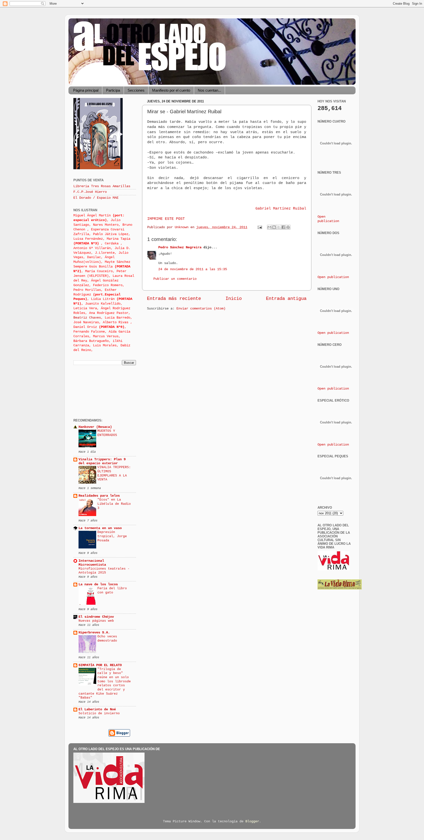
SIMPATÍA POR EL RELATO (100, 665)
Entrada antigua (286, 298)
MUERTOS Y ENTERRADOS (107, 433)
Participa (113, 90)
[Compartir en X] (278, 227)
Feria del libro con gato (112, 590)
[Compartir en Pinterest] (288, 227)
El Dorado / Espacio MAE (96, 198)
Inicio (233, 298)
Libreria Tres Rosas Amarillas (101, 186)
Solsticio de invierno (99, 713)
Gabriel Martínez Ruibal (280, 208)
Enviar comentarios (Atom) (200, 308)
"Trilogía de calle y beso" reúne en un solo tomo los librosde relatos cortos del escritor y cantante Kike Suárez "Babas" (105, 683)
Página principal (85, 90)
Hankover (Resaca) (95, 427)
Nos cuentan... (209, 90)
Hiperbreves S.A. (94, 632)
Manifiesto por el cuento (171, 90)
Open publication (333, 277)
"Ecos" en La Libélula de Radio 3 (114, 504)
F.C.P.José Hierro (90, 192)
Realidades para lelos (99, 496)
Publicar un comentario (175, 279)
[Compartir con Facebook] (283, 227)
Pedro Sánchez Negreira (179, 247)
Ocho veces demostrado (107, 639)
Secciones (136, 90)
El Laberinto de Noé (97, 709)
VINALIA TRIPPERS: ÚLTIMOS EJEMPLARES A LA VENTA (114, 473)
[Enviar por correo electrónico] (269, 227)
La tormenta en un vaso (100, 528)
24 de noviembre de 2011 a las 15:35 (192, 269)
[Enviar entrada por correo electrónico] (260, 227)
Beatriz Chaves (87, 318)
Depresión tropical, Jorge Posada (112, 536)
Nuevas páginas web (96, 621)
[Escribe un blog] (274, 227)
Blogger (252, 821)
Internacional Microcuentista (92, 563)
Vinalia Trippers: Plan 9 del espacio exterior (102, 461)
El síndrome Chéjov (96, 617)
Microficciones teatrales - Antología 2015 (104, 571)
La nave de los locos (98, 584)
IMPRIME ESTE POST (166, 219)
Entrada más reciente (174, 298)
